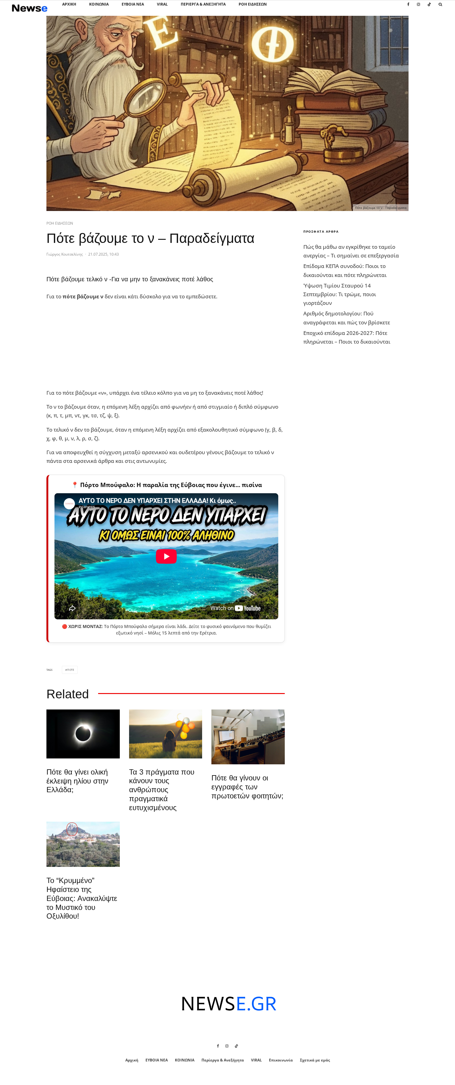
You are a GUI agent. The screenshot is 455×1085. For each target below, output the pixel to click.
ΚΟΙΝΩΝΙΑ (99, 4)
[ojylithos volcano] (83, 844)
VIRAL (162, 4)
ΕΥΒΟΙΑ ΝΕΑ (133, 4)
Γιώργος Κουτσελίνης (64, 254)
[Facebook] (408, 8)
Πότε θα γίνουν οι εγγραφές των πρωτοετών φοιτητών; (247, 787)
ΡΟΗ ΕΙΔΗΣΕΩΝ (253, 4)
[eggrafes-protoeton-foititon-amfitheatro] (248, 736)
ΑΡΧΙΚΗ (69, 4)
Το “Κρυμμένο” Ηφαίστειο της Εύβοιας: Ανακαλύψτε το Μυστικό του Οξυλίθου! (81, 898)
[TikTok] (429, 8)
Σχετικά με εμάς (315, 1060)
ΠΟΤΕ (70, 669)
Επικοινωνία (281, 1060)
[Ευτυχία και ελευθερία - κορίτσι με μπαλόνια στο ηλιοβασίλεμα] (165, 733)
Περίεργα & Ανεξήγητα (203, 4)
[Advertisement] (92, 345)
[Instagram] (418, 8)
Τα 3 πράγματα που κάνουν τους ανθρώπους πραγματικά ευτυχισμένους (161, 790)
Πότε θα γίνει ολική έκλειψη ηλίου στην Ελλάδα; (77, 781)
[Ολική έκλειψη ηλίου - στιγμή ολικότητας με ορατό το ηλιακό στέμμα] (83, 733)
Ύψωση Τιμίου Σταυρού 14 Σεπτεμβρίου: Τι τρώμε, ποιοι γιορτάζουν (339, 294)
